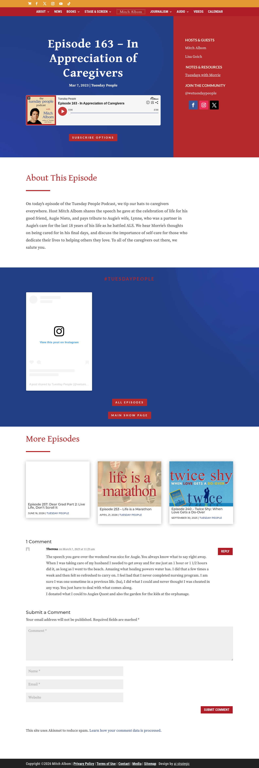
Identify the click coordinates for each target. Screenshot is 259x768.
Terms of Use (106, 764)
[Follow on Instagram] (53, 3)
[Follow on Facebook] (36, 3)
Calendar (215, 12)
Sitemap (150, 764)
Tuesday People (104, 85)
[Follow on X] (44, 3)
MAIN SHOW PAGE (129, 415)
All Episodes (129, 402)
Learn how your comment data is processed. (125, 730)
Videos (199, 12)
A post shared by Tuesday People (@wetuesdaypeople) (64, 384)
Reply (225, 551)
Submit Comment (216, 710)
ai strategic (182, 764)
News (58, 12)
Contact (124, 764)
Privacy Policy (83, 764)
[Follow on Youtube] (61, 3)
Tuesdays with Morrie (203, 75)
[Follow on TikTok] (69, 3)
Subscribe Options (93, 137)
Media (136, 764)
